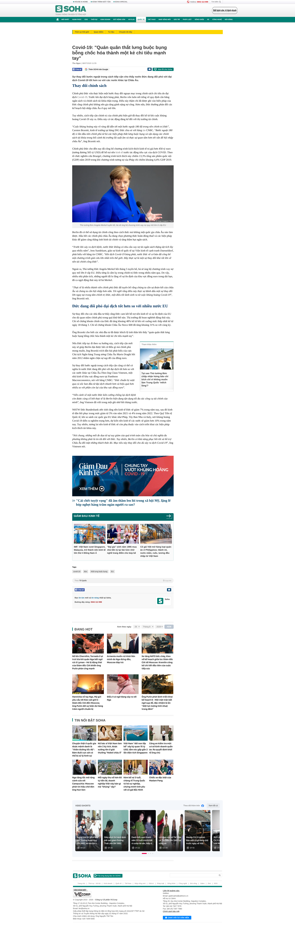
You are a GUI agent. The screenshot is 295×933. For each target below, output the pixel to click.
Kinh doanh (105, 19)
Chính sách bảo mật (171, 911)
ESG (86, 19)
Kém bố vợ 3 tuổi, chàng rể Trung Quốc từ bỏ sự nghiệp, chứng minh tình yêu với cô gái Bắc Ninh (134, 783)
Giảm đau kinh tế (87, 515)
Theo (123, 580)
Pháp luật (187, 19)
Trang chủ (81, 883)
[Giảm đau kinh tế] (169, 516)
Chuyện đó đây (125, 32)
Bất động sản (119, 19)
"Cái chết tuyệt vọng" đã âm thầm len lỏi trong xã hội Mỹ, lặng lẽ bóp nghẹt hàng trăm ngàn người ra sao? (123, 502)
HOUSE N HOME (81, 2)
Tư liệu (111, 32)
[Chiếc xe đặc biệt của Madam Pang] (161, 767)
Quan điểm (98, 32)
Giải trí (177, 19)
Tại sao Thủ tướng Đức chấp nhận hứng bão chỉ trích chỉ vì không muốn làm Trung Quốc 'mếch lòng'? (155, 379)
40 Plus (131, 19)
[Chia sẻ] (77, 69)
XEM (169, 627)
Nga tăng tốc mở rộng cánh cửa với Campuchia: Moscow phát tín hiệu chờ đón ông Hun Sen (83, 783)
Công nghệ (217, 19)
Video (202, 883)
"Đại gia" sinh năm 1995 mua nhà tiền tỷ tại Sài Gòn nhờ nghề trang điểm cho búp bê (122, 550)
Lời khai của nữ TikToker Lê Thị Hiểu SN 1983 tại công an (170, 840)
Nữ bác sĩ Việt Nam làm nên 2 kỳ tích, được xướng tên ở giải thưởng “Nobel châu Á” (110, 748)
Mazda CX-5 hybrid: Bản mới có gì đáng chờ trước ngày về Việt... (197, 840)
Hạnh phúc (76, 19)
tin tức (81, 598)
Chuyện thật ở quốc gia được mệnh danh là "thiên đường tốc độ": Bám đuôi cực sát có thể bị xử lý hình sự (84, 749)
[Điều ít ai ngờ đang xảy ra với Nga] (123, 684)
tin (144, 130)
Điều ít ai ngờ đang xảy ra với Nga (122, 698)
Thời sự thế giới (82, 32)
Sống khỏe (199, 19)
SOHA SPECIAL (121, 2)
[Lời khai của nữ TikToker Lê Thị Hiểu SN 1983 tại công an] (170, 830)
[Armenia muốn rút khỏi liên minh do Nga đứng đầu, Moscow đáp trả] (123, 643)
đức (85, 571)
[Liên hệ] (169, 589)
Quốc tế (141, 19)
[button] (144, 853)
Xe (208, 19)
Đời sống (229, 19)
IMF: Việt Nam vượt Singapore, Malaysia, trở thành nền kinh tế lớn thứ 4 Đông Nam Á (90, 550)
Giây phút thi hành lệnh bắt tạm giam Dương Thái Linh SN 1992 (115, 840)
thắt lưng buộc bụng (99, 571)
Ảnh (209, 883)
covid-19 (76, 571)
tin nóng (95, 598)
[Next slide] (216, 832)
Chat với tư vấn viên (178, 918)
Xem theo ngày (124, 627)
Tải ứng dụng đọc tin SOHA (109, 876)
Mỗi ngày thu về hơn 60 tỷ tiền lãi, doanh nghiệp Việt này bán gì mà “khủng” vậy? (110, 782)
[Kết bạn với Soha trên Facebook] (160, 601)
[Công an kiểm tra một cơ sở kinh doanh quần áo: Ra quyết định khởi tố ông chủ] (161, 733)
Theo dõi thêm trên (191, 806)
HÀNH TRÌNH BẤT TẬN (101, 2)
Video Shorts (82, 806)
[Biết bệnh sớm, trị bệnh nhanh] (225, 10)
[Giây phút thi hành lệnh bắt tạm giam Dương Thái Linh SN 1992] (115, 830)
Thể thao (151, 19)
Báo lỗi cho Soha (165, 69)
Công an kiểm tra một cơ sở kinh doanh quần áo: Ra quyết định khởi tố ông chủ (161, 748)
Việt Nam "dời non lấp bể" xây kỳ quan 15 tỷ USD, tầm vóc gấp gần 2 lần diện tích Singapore (136, 748)
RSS (216, 883)
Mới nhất (65, 19)
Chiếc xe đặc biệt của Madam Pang (160, 779)
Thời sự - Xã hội (94, 883)
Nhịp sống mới (165, 19)
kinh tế (119, 152)
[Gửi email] (149, 69)
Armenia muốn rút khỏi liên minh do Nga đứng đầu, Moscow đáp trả (121, 659)
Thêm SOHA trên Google (98, 69)
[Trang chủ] (70, 10)
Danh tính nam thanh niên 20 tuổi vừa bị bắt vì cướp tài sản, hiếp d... (143, 840)
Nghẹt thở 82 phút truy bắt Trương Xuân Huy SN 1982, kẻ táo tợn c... (88, 840)
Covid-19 (82, 97)
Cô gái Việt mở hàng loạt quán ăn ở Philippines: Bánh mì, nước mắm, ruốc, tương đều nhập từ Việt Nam (155, 551)
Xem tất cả (213, 806)
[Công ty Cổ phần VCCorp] (110, 893)
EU (112, 571)
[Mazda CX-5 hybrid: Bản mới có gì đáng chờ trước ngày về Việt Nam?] (197, 830)
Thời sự (94, 19)
